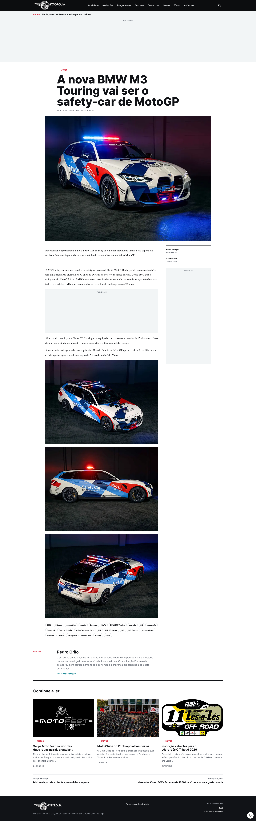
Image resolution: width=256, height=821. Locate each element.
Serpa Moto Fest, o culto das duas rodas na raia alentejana (53, 747)
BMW (103, 625)
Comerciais (153, 5)
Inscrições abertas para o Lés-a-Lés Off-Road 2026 (179, 747)
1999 (49, 625)
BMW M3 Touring (117, 625)
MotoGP (50, 635)
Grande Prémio (65, 630)
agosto (83, 625)
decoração (151, 625)
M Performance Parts (85, 630)
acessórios (71, 625)
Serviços (139, 5)
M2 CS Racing (111, 630)
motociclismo (148, 630)
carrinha (132, 625)
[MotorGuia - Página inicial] (49, 5)
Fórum (177, 5)
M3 (122, 630)
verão (107, 635)
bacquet (93, 625)
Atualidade (93, 5)
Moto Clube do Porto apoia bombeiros (123, 746)
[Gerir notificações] (250, 815)
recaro (61, 635)
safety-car (72, 635)
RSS (221, 807)
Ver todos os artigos (66, 673)
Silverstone (86, 635)
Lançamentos (124, 5)
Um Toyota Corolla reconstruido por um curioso (66, 14)
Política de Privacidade (213, 811)
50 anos (58, 625)
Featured (51, 630)
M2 (99, 630)
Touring (98, 635)
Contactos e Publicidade (137, 804)
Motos (166, 5)
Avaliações (107, 5)
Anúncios (189, 5)
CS (141, 625)
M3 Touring (133, 630)
